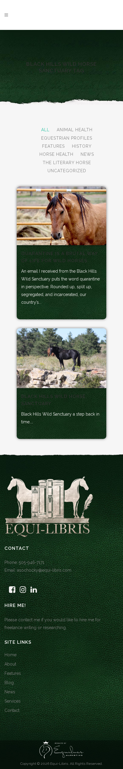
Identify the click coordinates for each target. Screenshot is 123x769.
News (9, 691)
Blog (9, 682)
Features (12, 673)
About (10, 664)
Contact (11, 710)
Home (10, 654)
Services (12, 701)
